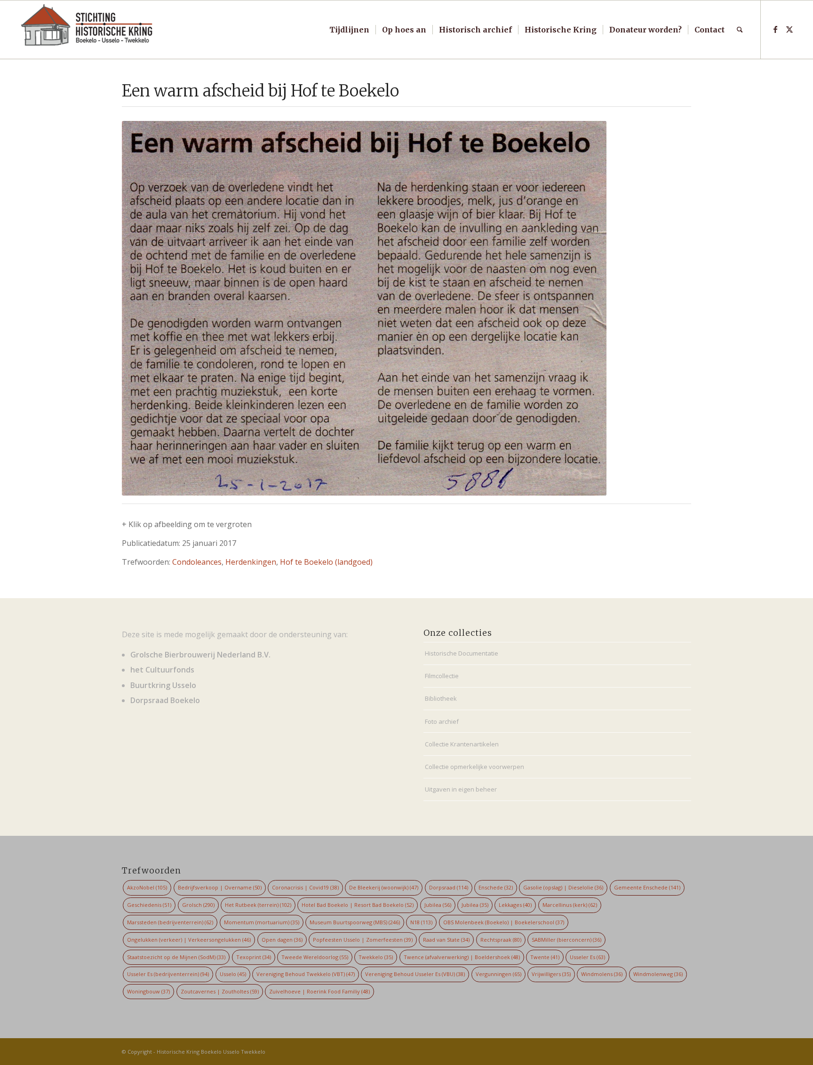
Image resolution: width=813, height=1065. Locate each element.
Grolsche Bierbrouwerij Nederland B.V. (200, 654)
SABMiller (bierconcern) (566, 939)
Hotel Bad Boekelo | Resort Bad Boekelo (358, 904)
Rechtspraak (500, 939)
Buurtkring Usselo (163, 685)
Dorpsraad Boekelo (165, 700)
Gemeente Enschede (647, 887)
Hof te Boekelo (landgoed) (326, 562)
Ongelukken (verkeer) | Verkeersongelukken (189, 939)
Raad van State (446, 939)
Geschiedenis (149, 904)
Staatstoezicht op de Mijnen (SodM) (176, 957)
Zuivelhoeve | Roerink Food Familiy (319, 991)
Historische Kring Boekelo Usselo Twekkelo (211, 1051)
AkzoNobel (147, 887)
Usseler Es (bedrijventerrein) (168, 973)
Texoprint (253, 957)
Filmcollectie (442, 676)
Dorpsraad (448, 887)
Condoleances (197, 562)
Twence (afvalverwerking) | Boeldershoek (462, 957)
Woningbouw (148, 991)
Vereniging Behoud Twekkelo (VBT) (305, 973)
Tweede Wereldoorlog (314, 957)
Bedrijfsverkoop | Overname (220, 887)
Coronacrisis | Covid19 (305, 887)
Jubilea (437, 904)
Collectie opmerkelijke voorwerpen (474, 766)
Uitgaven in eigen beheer (461, 789)
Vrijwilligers (551, 973)
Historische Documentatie (461, 653)
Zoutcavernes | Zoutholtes (220, 991)
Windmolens (601, 973)
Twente (544, 957)
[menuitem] (349, 29)
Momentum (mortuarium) (261, 922)
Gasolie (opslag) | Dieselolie (563, 887)
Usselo (233, 973)
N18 (421, 922)
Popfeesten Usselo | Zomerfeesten (363, 939)
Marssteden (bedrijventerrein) (170, 922)
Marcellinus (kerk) (569, 904)
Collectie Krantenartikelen (462, 744)
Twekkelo (376, 957)
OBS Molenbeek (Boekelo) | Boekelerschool (503, 922)
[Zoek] (740, 29)
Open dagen (282, 939)
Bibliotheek (441, 698)
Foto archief (442, 721)
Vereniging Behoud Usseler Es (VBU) (415, 973)
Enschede (495, 887)
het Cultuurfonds (162, 670)
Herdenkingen (250, 562)
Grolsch (198, 904)
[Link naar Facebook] (775, 29)
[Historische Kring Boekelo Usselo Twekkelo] (87, 29)
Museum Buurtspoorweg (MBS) (355, 922)
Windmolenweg (658, 973)
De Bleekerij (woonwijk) (383, 887)
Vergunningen (498, 973)
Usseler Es (587, 957)
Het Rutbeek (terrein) (258, 904)
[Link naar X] (789, 29)
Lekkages (515, 904)
